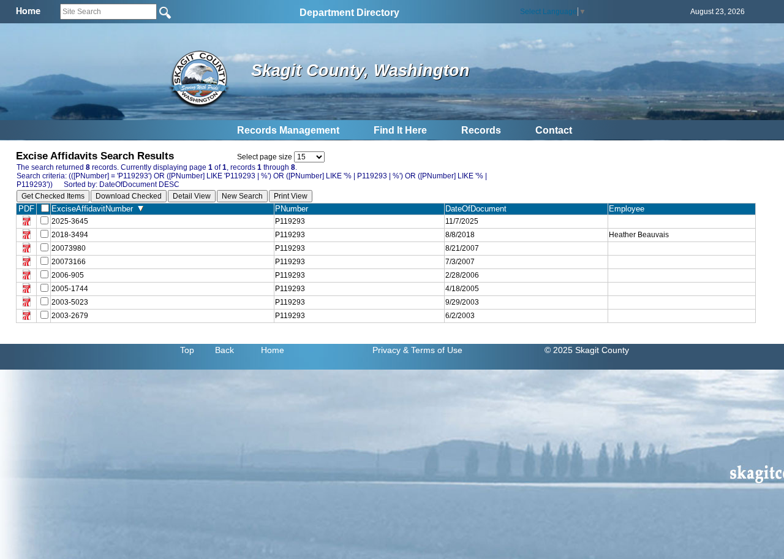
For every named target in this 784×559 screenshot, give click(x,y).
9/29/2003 (462, 302)
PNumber (294, 208)
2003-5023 (69, 302)
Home (272, 350)
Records (481, 130)
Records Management (288, 130)
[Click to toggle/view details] (682, 221)
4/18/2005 (462, 288)
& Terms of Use (432, 350)
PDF (26, 208)
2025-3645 (69, 221)
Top (187, 350)
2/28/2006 (462, 275)
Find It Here (400, 130)
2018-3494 (69, 234)
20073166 (68, 261)
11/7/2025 (461, 221)
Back (224, 350)
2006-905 (67, 275)
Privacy (386, 350)
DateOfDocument (478, 208)
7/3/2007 (460, 261)
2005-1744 (69, 288)
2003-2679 (69, 315)
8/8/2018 (460, 234)
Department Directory (349, 12)
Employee (629, 208)
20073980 (68, 248)
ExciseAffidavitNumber (94, 208)
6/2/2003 (460, 315)
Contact (553, 130)
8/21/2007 (462, 248)
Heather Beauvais (639, 234)
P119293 (290, 221)
